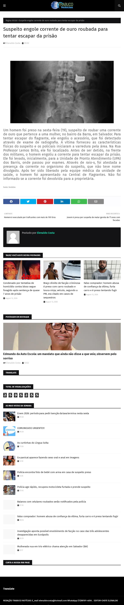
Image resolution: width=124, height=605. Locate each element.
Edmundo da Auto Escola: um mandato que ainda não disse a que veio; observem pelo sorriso (60, 356)
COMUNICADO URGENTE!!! (31, 428)
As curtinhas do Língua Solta (32, 442)
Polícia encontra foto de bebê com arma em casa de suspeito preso (54, 472)
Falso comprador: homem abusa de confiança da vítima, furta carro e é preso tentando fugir (101, 287)
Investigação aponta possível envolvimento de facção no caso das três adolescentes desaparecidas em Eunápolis (63, 533)
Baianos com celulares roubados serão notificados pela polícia (51, 501)
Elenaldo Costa (13, 43)
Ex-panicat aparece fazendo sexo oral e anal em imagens (48, 457)
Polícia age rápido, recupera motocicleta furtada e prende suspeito (53, 486)
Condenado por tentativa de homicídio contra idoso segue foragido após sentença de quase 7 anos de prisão (21, 288)
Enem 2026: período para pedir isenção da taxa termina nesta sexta (53, 413)
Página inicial (11, 20)
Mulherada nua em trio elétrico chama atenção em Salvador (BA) (52, 546)
